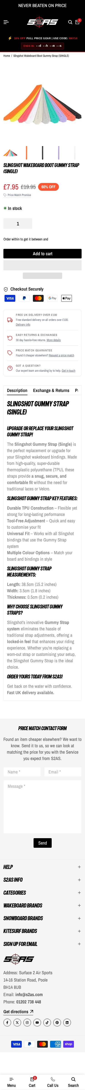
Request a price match (61, 355)
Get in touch (68, 370)
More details (54, 340)
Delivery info (23, 324)
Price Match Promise (19, 195)
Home (6, 56)
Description (17, 390)
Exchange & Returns (51, 390)
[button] (42, 265)
